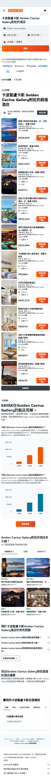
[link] (25, 524)
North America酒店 (28, 739)
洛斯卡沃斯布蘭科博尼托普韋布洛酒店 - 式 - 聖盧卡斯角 (32, 199)
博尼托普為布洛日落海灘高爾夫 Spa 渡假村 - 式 (31, 228)
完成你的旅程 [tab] (24, 707)
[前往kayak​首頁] (15, 10)
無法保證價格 (32, 757)
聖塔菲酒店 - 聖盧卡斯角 (28, 146)
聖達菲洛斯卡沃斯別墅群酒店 (30, 309)
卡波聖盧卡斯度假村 (14, 721)
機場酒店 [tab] (36, 707)
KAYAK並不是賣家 (11, 764)
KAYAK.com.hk (8, 739)
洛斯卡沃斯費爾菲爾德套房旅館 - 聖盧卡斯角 (32, 336)
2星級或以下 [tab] (41, 551)
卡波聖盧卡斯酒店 (32, 741)
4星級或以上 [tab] (9, 551)
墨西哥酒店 (40, 739)
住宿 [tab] (6, 707)
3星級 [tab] (25, 551)
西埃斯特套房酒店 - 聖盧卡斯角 (31, 364)
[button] (4, 10)
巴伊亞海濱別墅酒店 (26, 282)
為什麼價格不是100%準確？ (15, 773)
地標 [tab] (14, 707)
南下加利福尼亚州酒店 (17, 741)
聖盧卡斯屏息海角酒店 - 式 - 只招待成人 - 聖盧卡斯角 (32, 122)
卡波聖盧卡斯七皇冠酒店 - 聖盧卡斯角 (32, 255)
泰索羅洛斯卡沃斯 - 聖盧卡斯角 (31, 172)
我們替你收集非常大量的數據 (16, 769)
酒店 (17, 739)
